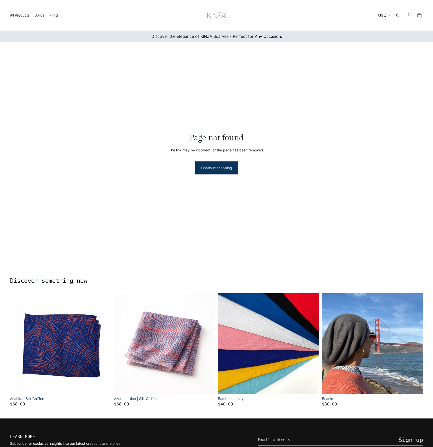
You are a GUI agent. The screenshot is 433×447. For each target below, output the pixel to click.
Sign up (410, 439)
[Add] (103, 386)
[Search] (397, 15)
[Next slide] (103, 343)
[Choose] (311, 386)
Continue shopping (216, 168)
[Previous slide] (17, 343)
